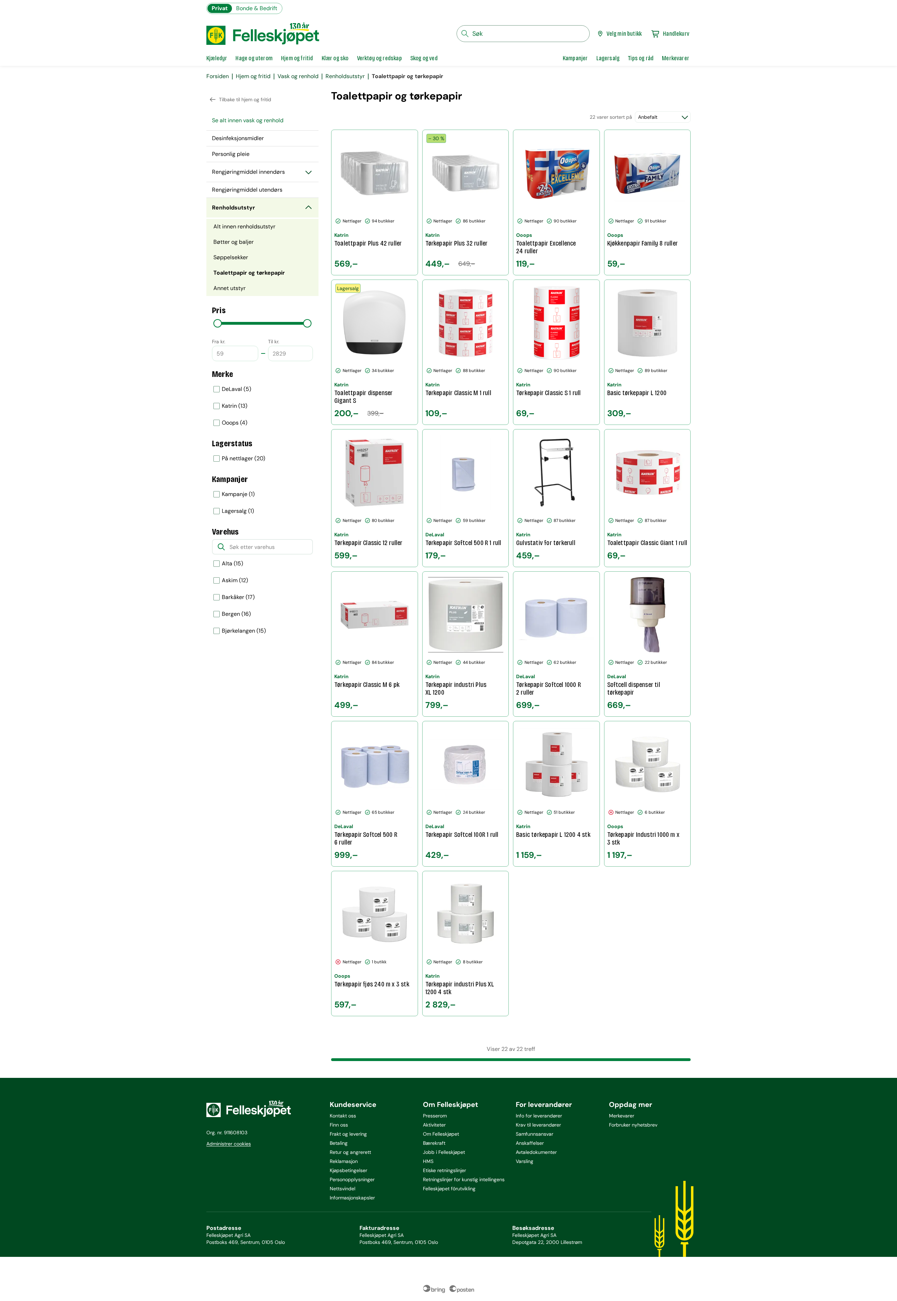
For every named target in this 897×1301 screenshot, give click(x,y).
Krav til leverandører (538, 1125)
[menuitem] (262, 120)
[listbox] (262, 406)
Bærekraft (434, 1143)
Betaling (339, 1143)
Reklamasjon (344, 1161)
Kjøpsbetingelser (348, 1170)
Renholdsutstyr (345, 76)
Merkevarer (621, 1116)
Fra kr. (218, 341)
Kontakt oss (343, 1116)
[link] (575, 58)
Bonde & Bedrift (256, 8)
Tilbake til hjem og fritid (245, 99)
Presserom (435, 1116)
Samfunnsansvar (534, 1134)
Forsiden (217, 76)
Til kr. (273, 341)
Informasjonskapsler (352, 1198)
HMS (428, 1161)
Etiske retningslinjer (444, 1170)
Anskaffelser (530, 1143)
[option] (262, 389)
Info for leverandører (539, 1116)
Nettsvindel (342, 1188)
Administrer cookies (228, 1144)
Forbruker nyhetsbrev (633, 1125)
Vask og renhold (298, 76)
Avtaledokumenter (536, 1152)
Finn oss (339, 1125)
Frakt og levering (348, 1134)
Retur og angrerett (350, 1152)
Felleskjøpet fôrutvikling (449, 1188)
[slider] (217, 323)
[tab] (216, 58)
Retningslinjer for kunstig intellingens (464, 1179)
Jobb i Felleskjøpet (444, 1152)
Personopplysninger (352, 1179)
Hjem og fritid (253, 76)
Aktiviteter (434, 1125)
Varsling (524, 1161)
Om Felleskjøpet (441, 1134)
